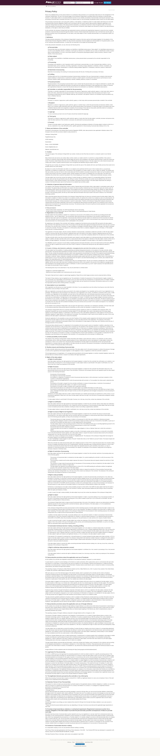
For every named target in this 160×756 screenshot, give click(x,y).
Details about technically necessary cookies (101, 175)
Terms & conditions (80, 742)
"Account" (74, 438)
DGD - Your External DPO (89, 730)
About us (69, 742)
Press (73, 742)
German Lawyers (49, 731)
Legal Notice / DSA (89, 742)
